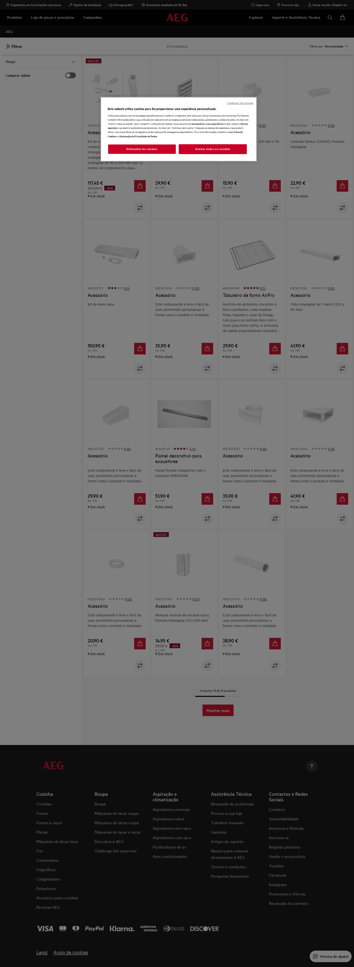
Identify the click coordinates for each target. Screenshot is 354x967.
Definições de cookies (141, 149)
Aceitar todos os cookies (212, 149)
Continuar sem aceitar (240, 103)
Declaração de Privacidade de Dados (138, 136)
